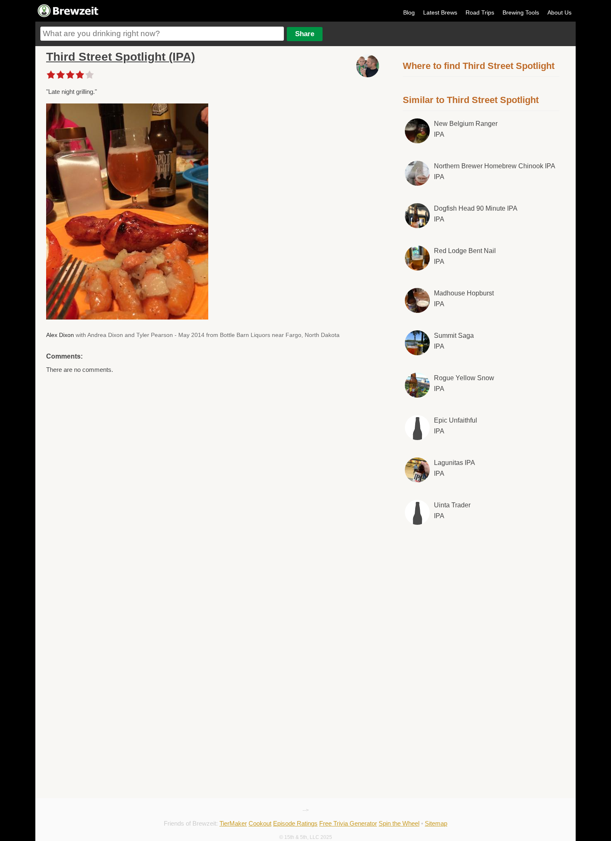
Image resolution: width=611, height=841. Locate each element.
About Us (559, 12)
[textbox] (162, 34)
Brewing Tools (521, 12)
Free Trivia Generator (348, 823)
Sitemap (436, 823)
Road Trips (480, 12)
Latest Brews (440, 12)
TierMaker (233, 823)
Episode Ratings (295, 823)
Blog (409, 12)
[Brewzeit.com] (68, 16)
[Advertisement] (481, 600)
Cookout (260, 823)
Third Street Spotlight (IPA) (120, 56)
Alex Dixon (60, 335)
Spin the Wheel (399, 823)
